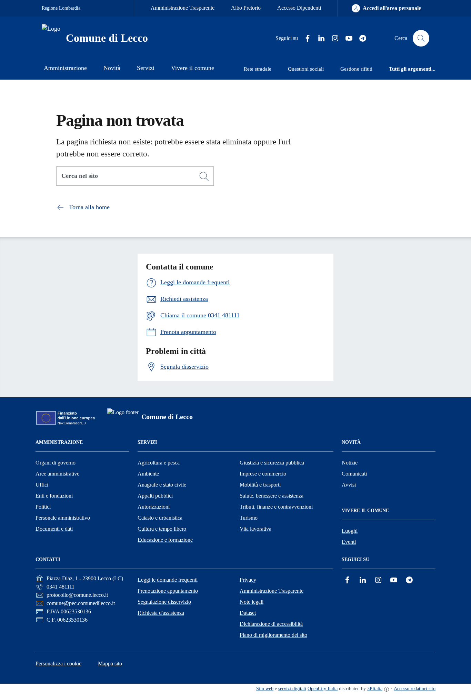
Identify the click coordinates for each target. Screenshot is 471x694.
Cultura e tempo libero (162, 529)
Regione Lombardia (61, 8)
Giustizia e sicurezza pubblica (272, 463)
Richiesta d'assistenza (161, 613)
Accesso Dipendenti (299, 8)
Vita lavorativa (255, 529)
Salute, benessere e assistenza (271, 496)
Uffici (42, 485)
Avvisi (349, 485)
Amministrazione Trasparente (182, 8)
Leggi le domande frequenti (168, 580)
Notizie (350, 463)
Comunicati (354, 474)
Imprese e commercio (263, 474)
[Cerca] (204, 176)
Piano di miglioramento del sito (273, 635)
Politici (43, 507)
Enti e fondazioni (54, 496)
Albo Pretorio (246, 8)
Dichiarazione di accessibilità (271, 624)
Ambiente (148, 474)
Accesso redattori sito (414, 688)
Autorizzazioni (154, 507)
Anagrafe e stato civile (162, 485)
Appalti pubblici (155, 496)
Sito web (264, 688)
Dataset (248, 613)
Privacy (248, 580)
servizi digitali (292, 688)
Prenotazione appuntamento (168, 591)
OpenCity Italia (323, 688)
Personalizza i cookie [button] (58, 663)
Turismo (249, 518)
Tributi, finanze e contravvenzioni (276, 507)
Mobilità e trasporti (260, 485)
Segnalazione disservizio (164, 602)
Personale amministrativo (63, 518)
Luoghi (350, 531)
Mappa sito (110, 663)
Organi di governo (56, 463)
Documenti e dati (54, 529)
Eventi (349, 542)
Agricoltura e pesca (159, 463)
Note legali (251, 602)
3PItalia (374, 688)
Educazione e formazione (165, 540)
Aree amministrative (57, 474)
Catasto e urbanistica (160, 518)
